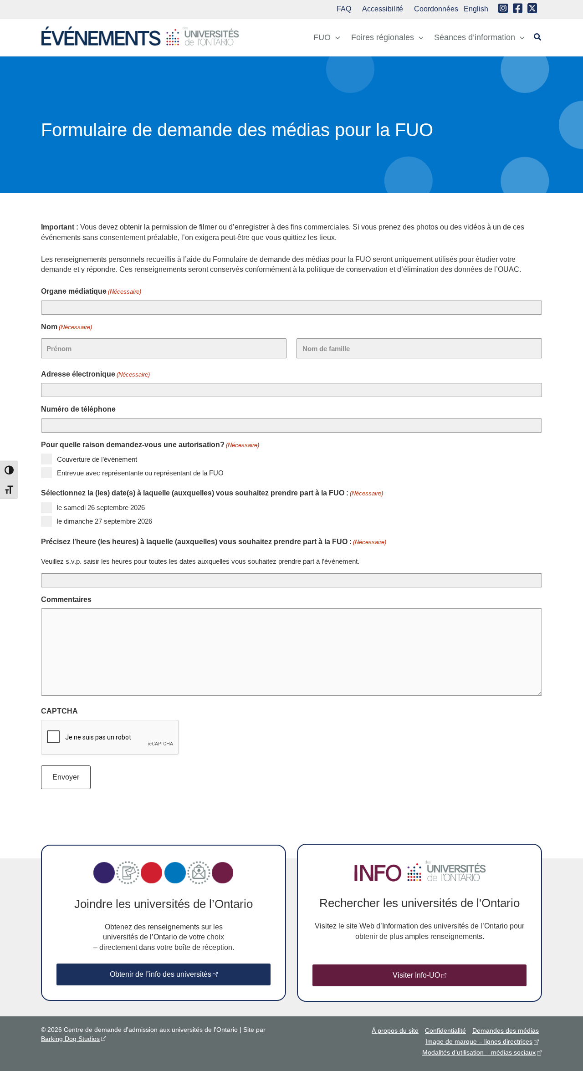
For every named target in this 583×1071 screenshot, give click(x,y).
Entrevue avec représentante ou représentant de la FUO (140, 472)
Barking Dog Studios (70, 1038)
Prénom (59, 348)
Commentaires (66, 599)
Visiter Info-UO (416, 975)
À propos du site (395, 1030)
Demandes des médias (505, 1030)
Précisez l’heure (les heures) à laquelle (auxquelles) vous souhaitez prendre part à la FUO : (213, 542)
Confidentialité (445, 1030)
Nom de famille (326, 348)
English (476, 9)
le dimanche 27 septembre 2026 (104, 521)
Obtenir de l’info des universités (160, 974)
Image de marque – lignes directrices (478, 1041)
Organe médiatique (91, 291)
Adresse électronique (95, 374)
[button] (335, 37)
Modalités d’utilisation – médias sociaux (479, 1052)
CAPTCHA (59, 711)
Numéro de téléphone (78, 409)
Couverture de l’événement (97, 459)
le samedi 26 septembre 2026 (101, 507)
